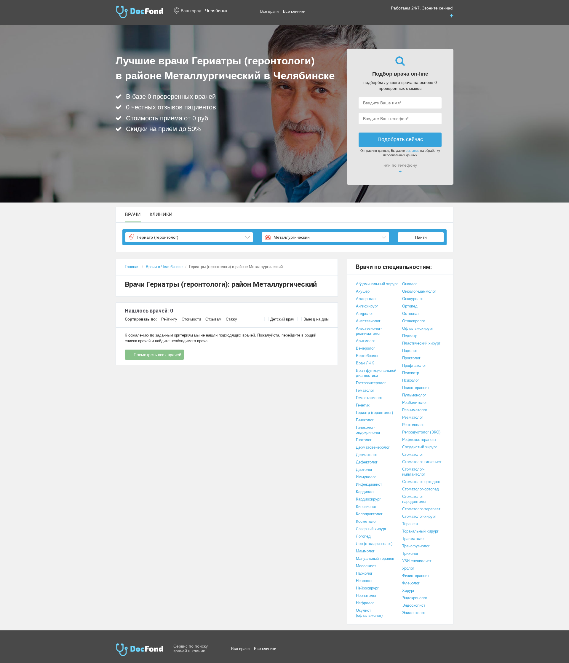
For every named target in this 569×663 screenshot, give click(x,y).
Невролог (364, 580)
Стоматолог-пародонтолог (414, 499)
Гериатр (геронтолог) (374, 412)
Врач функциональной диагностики (376, 373)
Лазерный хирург (371, 529)
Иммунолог (366, 477)
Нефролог (365, 603)
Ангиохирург (367, 306)
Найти (421, 237)
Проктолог (411, 358)
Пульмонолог (414, 395)
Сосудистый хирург (419, 447)
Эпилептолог (413, 613)
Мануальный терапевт (376, 558)
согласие (412, 150)
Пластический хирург (421, 343)
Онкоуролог (412, 299)
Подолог (409, 350)
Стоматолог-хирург (419, 516)
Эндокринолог (414, 598)
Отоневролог (413, 321)
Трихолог (410, 553)
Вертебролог (367, 355)
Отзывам (213, 319)
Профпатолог (414, 365)
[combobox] (189, 237)
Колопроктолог (369, 514)
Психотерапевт (415, 387)
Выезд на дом (316, 319)
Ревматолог (412, 417)
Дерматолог (366, 454)
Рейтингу (169, 319)
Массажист (366, 566)
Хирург (408, 590)
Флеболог (411, 583)
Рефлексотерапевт (419, 439)
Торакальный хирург (420, 531)
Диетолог (364, 469)
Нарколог (364, 573)
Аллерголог (366, 299)
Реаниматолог (414, 410)
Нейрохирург (367, 588)
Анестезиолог (368, 321)
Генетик (363, 405)
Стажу (231, 319)
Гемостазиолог (369, 398)
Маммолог (365, 551)
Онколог (409, 284)
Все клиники (294, 11)
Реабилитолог (414, 402)
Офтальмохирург (417, 328)
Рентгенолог (413, 425)
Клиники (161, 214)
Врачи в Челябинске (164, 266)
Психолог (410, 380)
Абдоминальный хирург (377, 284)
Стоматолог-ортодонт (421, 481)
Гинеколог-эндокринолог (368, 430)
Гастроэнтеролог (371, 383)
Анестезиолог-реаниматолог (369, 331)
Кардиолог (365, 492)
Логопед (363, 536)
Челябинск (216, 10)
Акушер (363, 291)
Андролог (364, 313)
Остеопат (410, 313)
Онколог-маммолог (419, 291)
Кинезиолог (366, 506)
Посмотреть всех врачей (157, 354)
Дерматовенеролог (373, 447)
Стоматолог (412, 454)
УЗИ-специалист (416, 561)
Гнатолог (364, 440)
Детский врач (282, 319)
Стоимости (191, 319)
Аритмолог (365, 341)
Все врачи (269, 11)
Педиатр (409, 336)
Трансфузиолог (416, 546)
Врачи (133, 214)
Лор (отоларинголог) (374, 543)
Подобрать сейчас (400, 139)
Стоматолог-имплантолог (413, 471)
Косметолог (366, 521)
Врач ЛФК (365, 363)
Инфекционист (369, 484)
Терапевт (410, 524)
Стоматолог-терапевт (421, 509)
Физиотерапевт (415, 575)
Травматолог (413, 538)
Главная (132, 266)
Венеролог (365, 348)
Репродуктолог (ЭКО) (421, 432)
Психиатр (410, 373)
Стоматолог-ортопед (420, 489)
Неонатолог (366, 595)
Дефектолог (367, 462)
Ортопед (410, 306)
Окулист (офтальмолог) (369, 613)
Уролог (408, 568)
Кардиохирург (368, 499)
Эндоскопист (413, 605)
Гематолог (365, 390)
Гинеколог (365, 420)
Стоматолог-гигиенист (422, 462)
